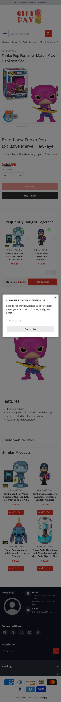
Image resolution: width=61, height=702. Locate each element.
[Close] (55, 297)
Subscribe (30, 329)
